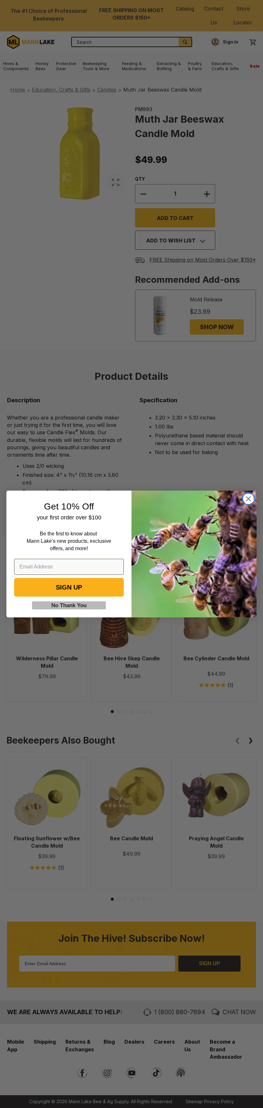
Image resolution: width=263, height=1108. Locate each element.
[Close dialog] (248, 498)
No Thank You (69, 605)
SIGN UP (69, 587)
